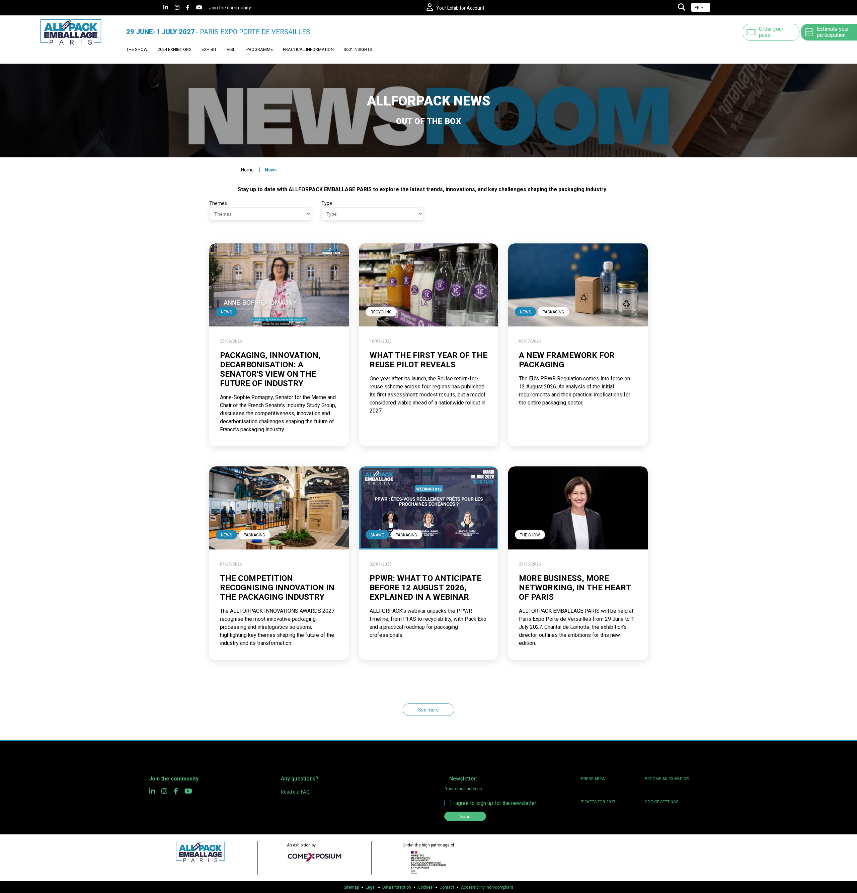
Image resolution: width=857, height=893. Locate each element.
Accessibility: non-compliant (487, 887)
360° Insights (358, 49)
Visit (231, 49)
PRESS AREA (593, 778)
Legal (371, 887)
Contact (447, 887)
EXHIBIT (209, 49)
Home (247, 169)
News (271, 169)
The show (137, 49)
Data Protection (396, 887)
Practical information (308, 49)
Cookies (425, 887)
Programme (259, 49)
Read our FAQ (295, 792)
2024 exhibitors (174, 49)
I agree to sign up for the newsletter (494, 803)
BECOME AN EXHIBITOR (667, 778)
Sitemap (351, 887)
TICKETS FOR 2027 (598, 802)
